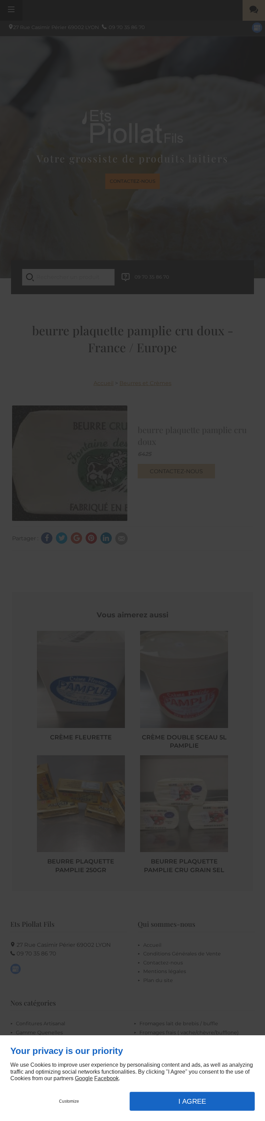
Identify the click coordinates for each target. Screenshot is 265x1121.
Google (84, 1078)
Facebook (106, 1078)
